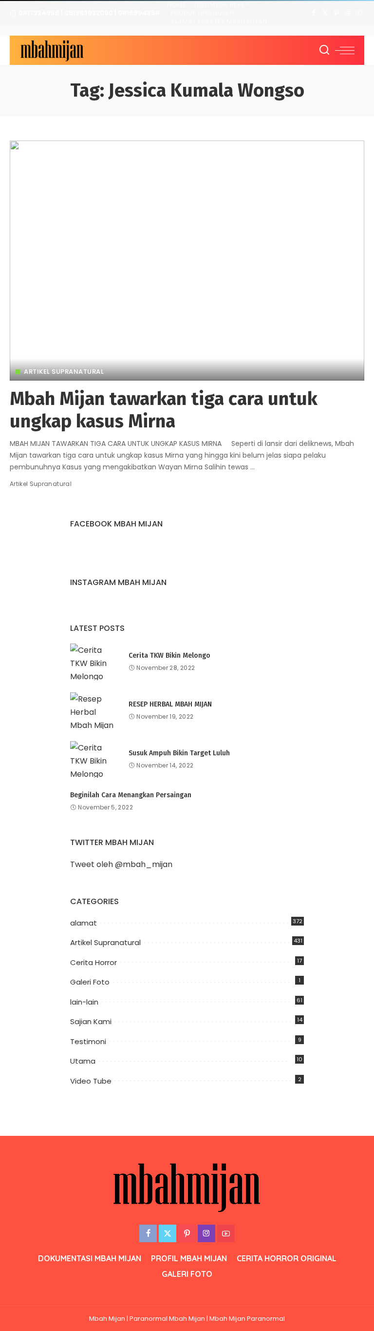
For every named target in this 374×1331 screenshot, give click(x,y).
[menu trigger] (345, 50)
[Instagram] (347, 13)
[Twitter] (325, 13)
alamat (83, 923)
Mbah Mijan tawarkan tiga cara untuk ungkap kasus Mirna (164, 409)
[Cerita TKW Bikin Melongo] (94, 662)
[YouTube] (358, 13)
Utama (82, 1061)
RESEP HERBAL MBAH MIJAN (170, 704)
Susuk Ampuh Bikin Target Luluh (179, 753)
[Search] (324, 50)
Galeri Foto (90, 982)
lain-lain (84, 1002)
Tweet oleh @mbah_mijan (121, 864)
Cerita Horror (93, 962)
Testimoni (88, 1041)
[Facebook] (313, 13)
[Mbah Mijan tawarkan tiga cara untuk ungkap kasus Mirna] (187, 261)
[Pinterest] (336, 13)
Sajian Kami (91, 1021)
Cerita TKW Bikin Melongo (169, 655)
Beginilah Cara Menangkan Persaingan (130, 795)
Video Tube (91, 1081)
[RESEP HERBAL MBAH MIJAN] (94, 710)
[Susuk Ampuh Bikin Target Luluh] (94, 759)
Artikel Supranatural (64, 371)
